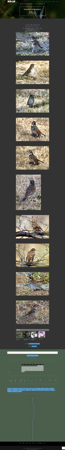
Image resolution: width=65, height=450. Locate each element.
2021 (32, 420)
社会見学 (52, 388)
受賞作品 (21, 380)
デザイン (32, 380)
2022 (32, 403)
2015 (32, 428)
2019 (32, 423)
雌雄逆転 (10, 391)
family (28, 380)
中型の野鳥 (38, 388)
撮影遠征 (11, 381)
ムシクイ (33, 388)
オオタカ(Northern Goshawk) (34, 343)
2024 (32, 400)
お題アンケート (22, 388)
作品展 (15, 380)
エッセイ (20, 381)
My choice (10, 388)
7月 (34, 411)
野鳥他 (36, 26)
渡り (48, 388)
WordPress (36, 449)
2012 (32, 432)
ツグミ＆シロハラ (32, 25)
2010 (33, 435)
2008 (33, 437)
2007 (33, 439)
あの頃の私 (16, 388)
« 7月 (8, 372)
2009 (33, 436)
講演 (8, 380)
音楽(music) (15, 391)
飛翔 (20, 391)
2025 (33, 399)
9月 (34, 408)
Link (57, 1)
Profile (42, 1)
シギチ (28, 388)
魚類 (25, 380)
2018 (32, 424)
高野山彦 (32, 12)
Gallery (46, 1)
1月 (34, 419)
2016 (32, 427)
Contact (53, 1)
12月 (34, 404)
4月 (34, 415)
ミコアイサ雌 (34, 346)
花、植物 (50, 380)
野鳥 (36, 380)
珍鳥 (45, 380)
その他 (25, 381)
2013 (32, 431)
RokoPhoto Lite (29, 449)
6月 (34, 412)
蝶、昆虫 (55, 380)
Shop (49, 1)
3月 (34, 416)
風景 (38, 26)
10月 (34, 407)
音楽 (11, 380)
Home (38, 1)
